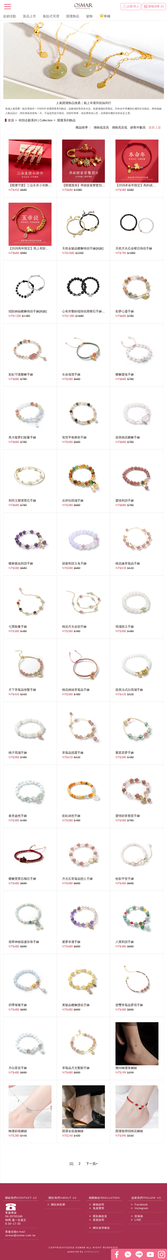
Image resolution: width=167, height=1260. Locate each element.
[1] (71, 1163)
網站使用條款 (101, 1227)
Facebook (141, 1204)
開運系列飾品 (66, 120)
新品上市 (29, 16)
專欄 (107, 16)
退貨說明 (98, 1219)
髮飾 (89, 16)
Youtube (150, 1254)
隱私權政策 (100, 1216)
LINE (138, 1219)
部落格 (139, 1216)
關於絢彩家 (58, 1204)
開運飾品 (72, 16)
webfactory (91, 1251)
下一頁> (92, 1163)
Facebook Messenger (127, 1254)
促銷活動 (9, 16)
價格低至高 (101, 127)
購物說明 (98, 1204)
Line (139, 1254)
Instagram (141, 1208)
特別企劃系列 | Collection (36, 120)
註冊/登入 (133, 6)
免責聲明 (98, 1208)
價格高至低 (119, 127)
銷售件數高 (138, 127)
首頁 (11, 120)
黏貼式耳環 (51, 16)
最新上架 (155, 127)
